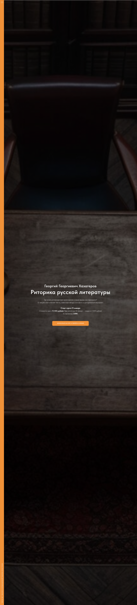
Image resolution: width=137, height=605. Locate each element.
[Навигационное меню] (2, 2)
